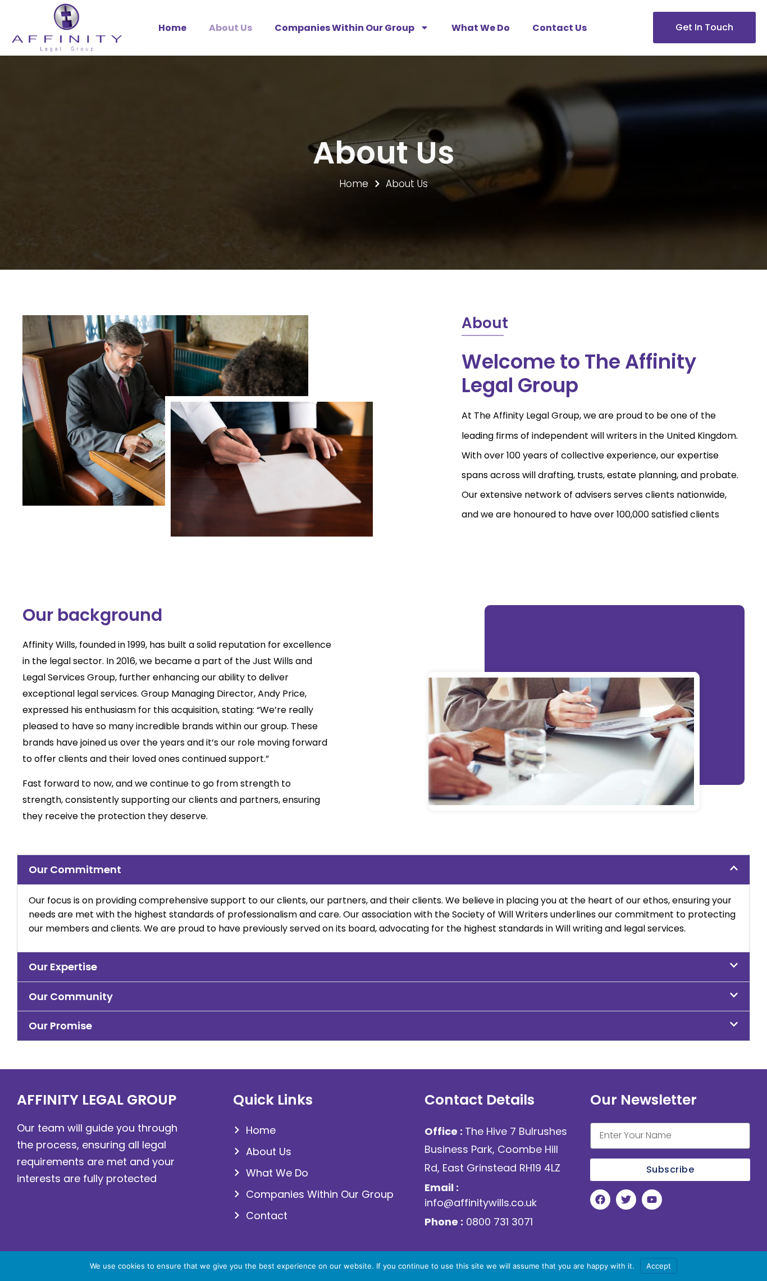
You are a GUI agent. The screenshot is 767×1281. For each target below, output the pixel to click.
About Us (230, 27)
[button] (383, 869)
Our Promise (60, 1026)
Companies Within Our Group (344, 27)
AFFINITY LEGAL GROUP (96, 1100)
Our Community (71, 996)
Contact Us (559, 27)
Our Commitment (75, 869)
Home (172, 27)
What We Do (480, 27)
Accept (658, 1265)
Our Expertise (63, 967)
